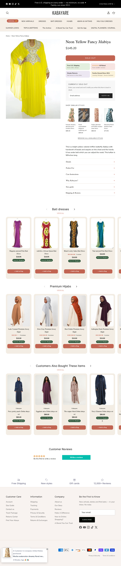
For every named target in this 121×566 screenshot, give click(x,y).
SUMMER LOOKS (12, 28)
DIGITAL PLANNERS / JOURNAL (103, 28)
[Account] (108, 12)
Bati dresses (60, 209)
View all (60, 213)
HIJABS (69, 21)
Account (9, 502)
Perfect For (70, 168)
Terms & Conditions (38, 516)
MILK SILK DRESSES (104, 21)
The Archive (47, 28)
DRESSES (42, 21)
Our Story (58, 505)
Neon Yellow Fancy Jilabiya (20, 36)
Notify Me (106, 96)
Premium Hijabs (60, 286)
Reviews (58, 509)
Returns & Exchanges (38, 520)
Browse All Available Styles (90, 138)
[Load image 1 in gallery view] (33, 79)
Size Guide (10, 505)
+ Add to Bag (18, 271)
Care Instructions (72, 174)
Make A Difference (62, 513)
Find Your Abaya (12, 520)
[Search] (7, 12)
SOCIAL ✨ (12, 21)
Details (68, 161)
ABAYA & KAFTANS (84, 21)
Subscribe (87, 520)
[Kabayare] (60, 12)
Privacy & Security (37, 513)
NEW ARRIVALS (28, 21)
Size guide (70, 186)
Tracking (33, 505)
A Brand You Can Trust (64, 28)
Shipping (33, 502)
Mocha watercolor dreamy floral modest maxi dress (29, 556)
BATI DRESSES (56, 21)
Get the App (81, 28)
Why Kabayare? (72, 180)
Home (8, 36)
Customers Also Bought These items (60, 366)
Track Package (11, 513)
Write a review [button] (76, 457)
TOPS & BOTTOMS (31, 28)
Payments (34, 509)
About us (58, 502)
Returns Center (12, 516)
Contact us (10, 509)
